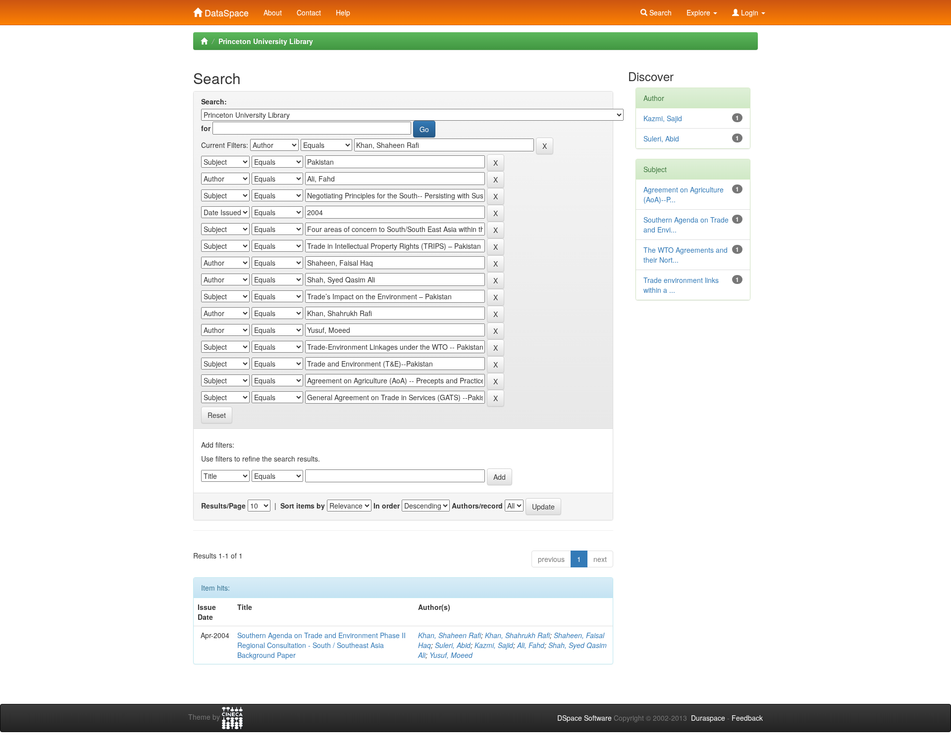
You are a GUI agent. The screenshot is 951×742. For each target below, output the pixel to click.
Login (749, 12)
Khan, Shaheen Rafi (449, 635)
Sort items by (302, 505)
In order (386, 505)
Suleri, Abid (453, 645)
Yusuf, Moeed (451, 655)
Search (659, 12)
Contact (309, 12)
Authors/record (477, 505)
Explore (699, 12)
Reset (217, 415)
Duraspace (708, 718)
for (206, 128)
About (273, 12)
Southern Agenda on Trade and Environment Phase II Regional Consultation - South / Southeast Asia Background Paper (321, 645)
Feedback (747, 718)
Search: (214, 101)
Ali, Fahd (530, 645)
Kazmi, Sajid (494, 645)
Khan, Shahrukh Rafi (517, 635)
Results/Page (223, 505)
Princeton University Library (265, 41)
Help (343, 12)
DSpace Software (584, 718)
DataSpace (225, 10)
